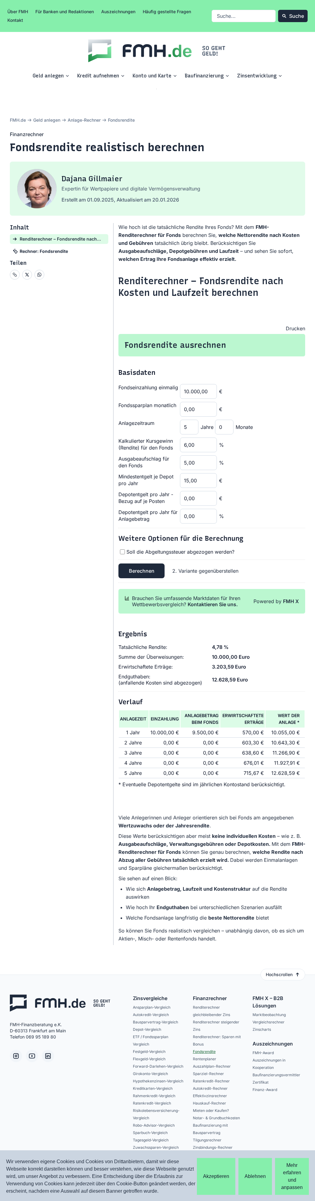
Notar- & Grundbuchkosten (216, 1118)
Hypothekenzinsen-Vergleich (158, 1081)
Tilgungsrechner (207, 1140)
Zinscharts (262, 1029)
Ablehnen (255, 1176)
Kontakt (15, 20)
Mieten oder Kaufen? (211, 1110)
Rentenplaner (204, 1059)
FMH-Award (263, 1052)
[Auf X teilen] (27, 275)
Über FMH (17, 11)
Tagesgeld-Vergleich (151, 1140)
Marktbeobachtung (269, 1014)
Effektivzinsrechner (210, 1095)
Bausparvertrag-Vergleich (155, 1022)
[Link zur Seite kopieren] (15, 275)
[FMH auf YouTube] (32, 1056)
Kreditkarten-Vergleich (153, 1088)
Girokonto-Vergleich (150, 1073)
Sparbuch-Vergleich (150, 1132)
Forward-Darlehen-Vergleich (158, 1066)
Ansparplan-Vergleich (151, 1007)
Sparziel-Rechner (208, 1073)
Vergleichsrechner (269, 1022)
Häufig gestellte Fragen (167, 11)
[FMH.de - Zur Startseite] (157, 50)
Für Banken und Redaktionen (64, 11)
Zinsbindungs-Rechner (213, 1147)
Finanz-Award (265, 1089)
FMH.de (18, 120)
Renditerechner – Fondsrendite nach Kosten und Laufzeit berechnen (200, 286)
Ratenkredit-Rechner (211, 1081)
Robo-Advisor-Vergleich (154, 1125)
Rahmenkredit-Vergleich (154, 1095)
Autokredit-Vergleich (151, 1014)
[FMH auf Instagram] (16, 1056)
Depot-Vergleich (147, 1029)
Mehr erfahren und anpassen (292, 1176)
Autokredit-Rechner (210, 1088)
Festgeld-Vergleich (149, 1051)
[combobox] (244, 16)
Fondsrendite (204, 1051)
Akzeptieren (216, 1176)
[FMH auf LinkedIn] (48, 1056)
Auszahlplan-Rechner (212, 1066)
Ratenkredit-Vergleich (152, 1103)
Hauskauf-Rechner (209, 1103)
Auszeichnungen (118, 11)
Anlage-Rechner (84, 120)
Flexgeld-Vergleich (149, 1059)
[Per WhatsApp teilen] (39, 275)
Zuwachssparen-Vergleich (156, 1147)
